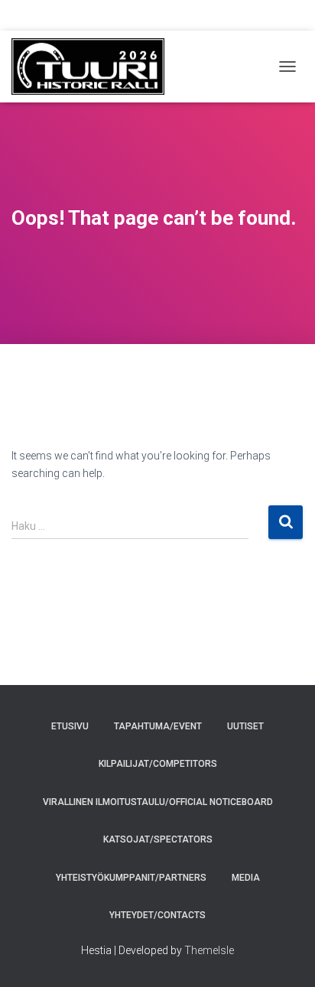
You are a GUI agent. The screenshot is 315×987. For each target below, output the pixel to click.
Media (246, 877)
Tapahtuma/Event (158, 726)
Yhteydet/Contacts (157, 915)
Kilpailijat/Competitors (158, 763)
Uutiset (245, 726)
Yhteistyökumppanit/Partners (131, 877)
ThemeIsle (209, 950)
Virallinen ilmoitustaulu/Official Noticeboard (158, 802)
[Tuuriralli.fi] (93, 66)
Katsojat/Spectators (158, 839)
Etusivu (70, 726)
